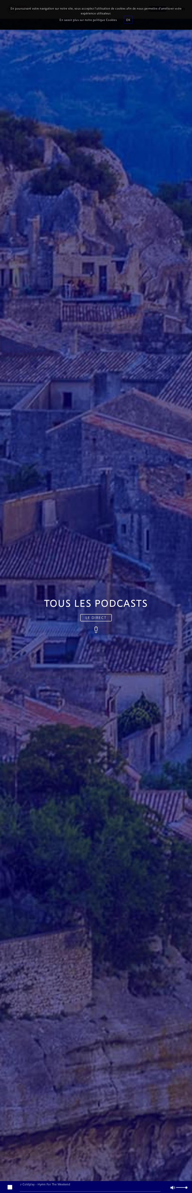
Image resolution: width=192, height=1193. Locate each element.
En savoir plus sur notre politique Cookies (88, 19)
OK (128, 19)
